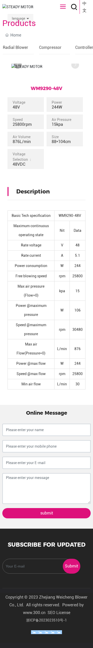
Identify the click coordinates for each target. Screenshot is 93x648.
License (63, 612)
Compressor (50, 47)
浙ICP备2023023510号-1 (46, 620)
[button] (18, 65)
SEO (51, 612)
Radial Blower (15, 47)
